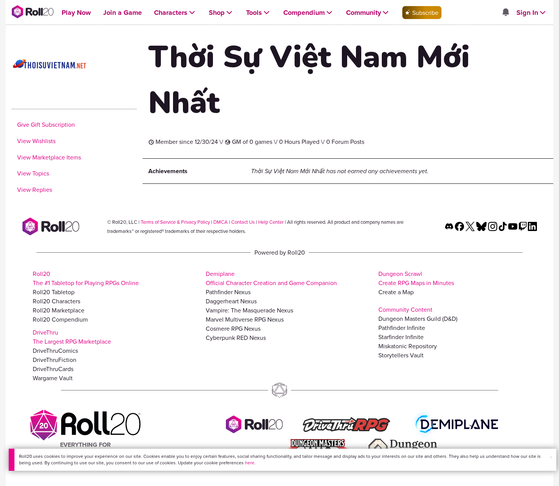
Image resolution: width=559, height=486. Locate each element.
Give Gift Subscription (46, 124)
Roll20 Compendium (60, 319)
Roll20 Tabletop (54, 292)
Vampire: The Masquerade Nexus (249, 310)
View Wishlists (36, 141)
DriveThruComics (55, 350)
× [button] (551, 457)
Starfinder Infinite (401, 337)
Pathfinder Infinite (401, 327)
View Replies (34, 189)
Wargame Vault (53, 378)
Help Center (271, 221)
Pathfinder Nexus (228, 292)
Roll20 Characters (56, 301)
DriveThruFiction (54, 359)
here (249, 462)
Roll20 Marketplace (58, 310)
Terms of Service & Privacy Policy (175, 221)
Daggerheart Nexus (231, 301)
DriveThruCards (53, 369)
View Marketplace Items (49, 157)
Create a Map (396, 292)
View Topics (33, 173)
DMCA (220, 221)
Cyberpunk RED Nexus (236, 337)
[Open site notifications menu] (505, 12)
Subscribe (424, 12)
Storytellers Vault (401, 355)
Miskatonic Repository (407, 346)
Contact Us (243, 221)
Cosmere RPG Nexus (233, 328)
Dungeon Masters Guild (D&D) (417, 318)
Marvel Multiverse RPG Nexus (245, 319)
